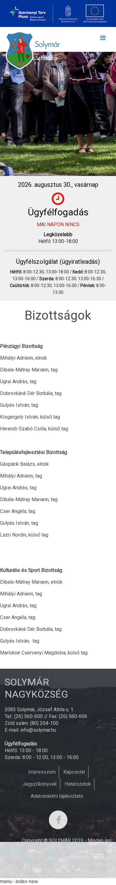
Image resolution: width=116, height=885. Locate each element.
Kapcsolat (74, 772)
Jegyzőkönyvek (40, 784)
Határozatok (78, 784)
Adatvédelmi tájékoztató (57, 796)
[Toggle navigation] (102, 39)
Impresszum (42, 772)
